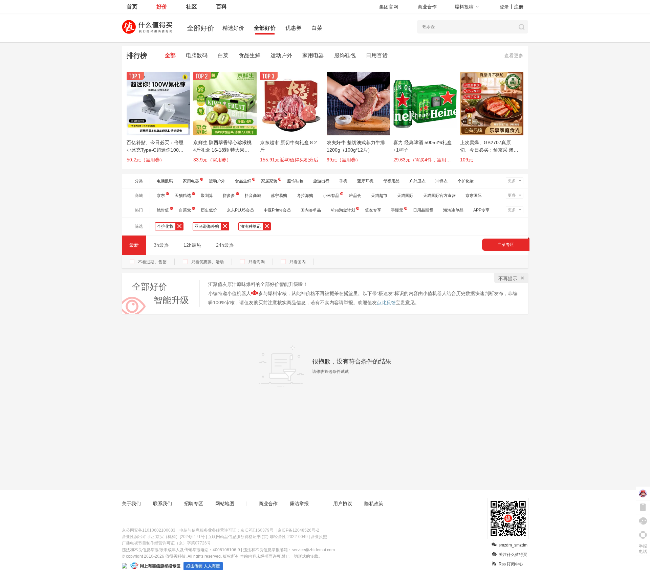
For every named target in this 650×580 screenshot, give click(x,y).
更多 (512, 180)
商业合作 (427, 6)
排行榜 (137, 55)
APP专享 (481, 210)
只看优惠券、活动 (207, 262)
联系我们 (162, 503)
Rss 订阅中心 (511, 564)
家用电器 (313, 55)
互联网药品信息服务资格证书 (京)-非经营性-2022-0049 (258, 536)
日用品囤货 (423, 210)
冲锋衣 (441, 181)
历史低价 (209, 210)
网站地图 (224, 503)
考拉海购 (305, 195)
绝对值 (163, 210)
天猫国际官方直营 (439, 195)
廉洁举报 (299, 503)
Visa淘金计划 (343, 210)
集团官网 (388, 6)
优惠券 (293, 28)
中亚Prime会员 (277, 210)
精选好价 (233, 28)
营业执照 (319, 536)
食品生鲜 (249, 55)
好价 (161, 6)
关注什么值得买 (513, 554)
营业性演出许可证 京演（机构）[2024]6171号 (163, 536)
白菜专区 (506, 244)
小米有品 (331, 195)
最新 (134, 245)
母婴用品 (391, 181)
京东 (161, 195)
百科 (221, 6)
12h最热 (192, 245)
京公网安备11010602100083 (148, 530)
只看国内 (297, 262)
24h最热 (225, 245)
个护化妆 (465, 181)
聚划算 (207, 195)
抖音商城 (253, 195)
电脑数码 (197, 55)
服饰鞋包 (345, 55)
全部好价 (265, 28)
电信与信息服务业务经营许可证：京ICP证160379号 (226, 530)
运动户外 (281, 55)
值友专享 (373, 210)
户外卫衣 (417, 181)
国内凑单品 (311, 210)
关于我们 (131, 503)
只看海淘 (256, 262)
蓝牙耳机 (365, 181)
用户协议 (342, 503)
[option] (160, 120)
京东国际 (473, 195)
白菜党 (185, 210)
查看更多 (513, 55)
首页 (132, 6)
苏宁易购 (279, 195)
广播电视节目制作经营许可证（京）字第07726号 (166, 543)
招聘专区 (193, 503)
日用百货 (377, 55)
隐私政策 (373, 503)
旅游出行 (321, 181)
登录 (504, 6)
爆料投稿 (464, 6)
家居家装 (269, 181)
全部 (170, 55)
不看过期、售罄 (152, 262)
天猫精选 (183, 195)
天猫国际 (405, 195)
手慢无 (397, 210)
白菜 (316, 28)
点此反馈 (386, 302)
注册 (518, 6)
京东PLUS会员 (240, 210)
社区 (191, 6)
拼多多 (229, 195)
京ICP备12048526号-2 (298, 530)
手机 (343, 181)
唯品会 (355, 195)
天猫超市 (379, 195)
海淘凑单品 (453, 210)
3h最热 (161, 245)
